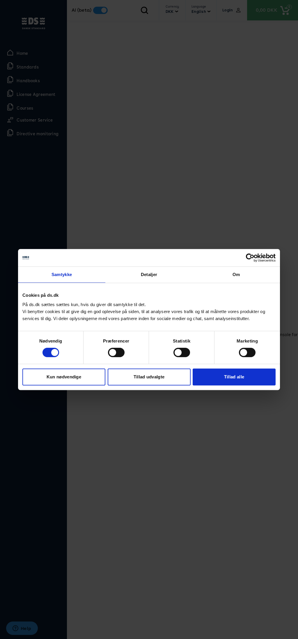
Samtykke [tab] (62, 274)
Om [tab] (236, 274)
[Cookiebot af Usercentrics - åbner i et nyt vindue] (250, 257)
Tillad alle (234, 376)
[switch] (116, 352)
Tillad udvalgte (149, 376)
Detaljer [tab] (149, 274)
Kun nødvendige (64, 376)
